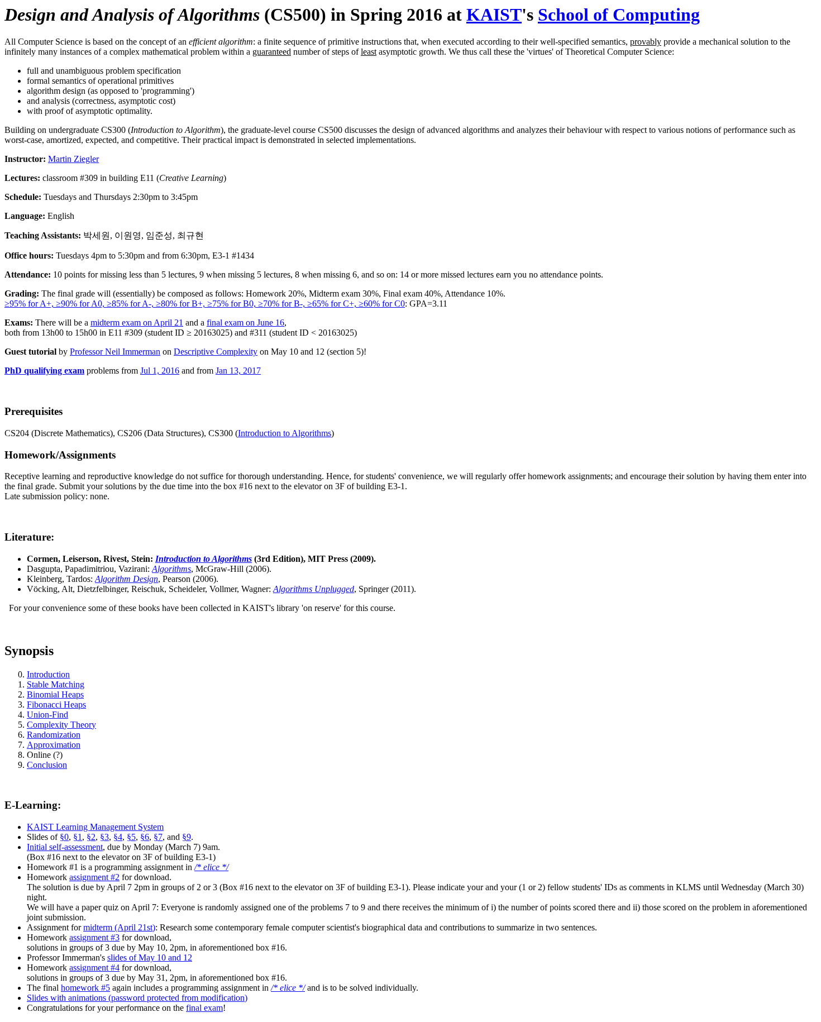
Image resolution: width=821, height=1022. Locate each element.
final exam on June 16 (245, 322)
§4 (117, 837)
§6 (144, 837)
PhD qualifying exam (44, 370)
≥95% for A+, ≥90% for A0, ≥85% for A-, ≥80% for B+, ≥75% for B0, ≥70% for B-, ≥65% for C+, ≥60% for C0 (204, 303)
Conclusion (47, 765)
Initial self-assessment (65, 847)
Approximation (53, 744)
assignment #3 (94, 937)
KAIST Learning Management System (95, 827)
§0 (64, 837)
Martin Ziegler (73, 159)
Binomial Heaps (55, 694)
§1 (77, 837)
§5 (131, 837)
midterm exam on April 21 (136, 322)
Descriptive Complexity (215, 351)
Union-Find (47, 714)
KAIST (494, 14)
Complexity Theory (61, 724)
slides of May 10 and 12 (149, 957)
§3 (104, 837)
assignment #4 (94, 967)
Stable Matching (55, 684)
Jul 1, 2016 (159, 370)
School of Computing (619, 14)
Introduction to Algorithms (284, 433)
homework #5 (85, 987)
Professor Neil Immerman (115, 351)
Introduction (48, 674)
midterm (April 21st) (119, 927)
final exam (204, 1008)
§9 (186, 837)
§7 (158, 837)
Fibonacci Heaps (56, 704)
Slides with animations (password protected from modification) (137, 997)
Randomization (53, 734)
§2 (91, 837)
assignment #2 (94, 877)
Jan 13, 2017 (238, 370)
